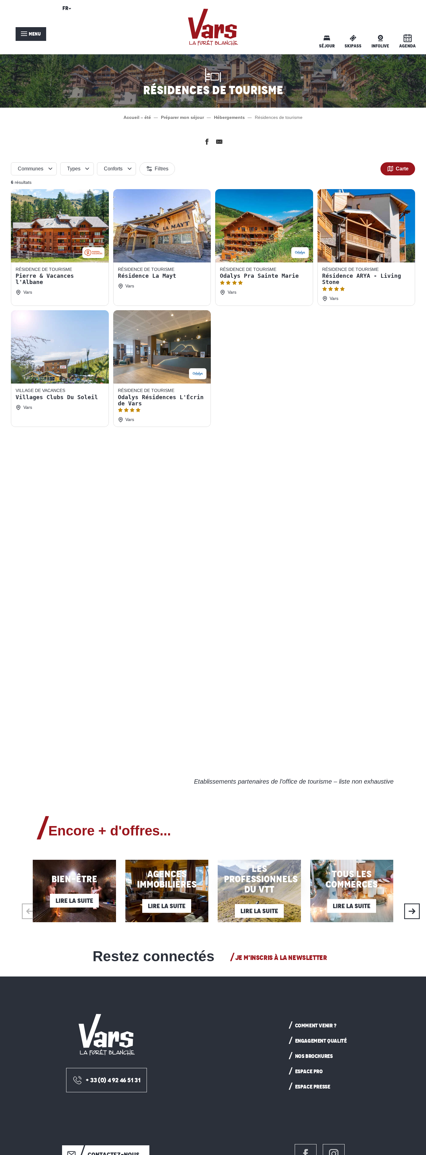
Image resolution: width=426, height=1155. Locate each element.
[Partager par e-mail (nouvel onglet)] (219, 142)
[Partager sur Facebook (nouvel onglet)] (207, 142)
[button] (65, 10)
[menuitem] (213, 27)
